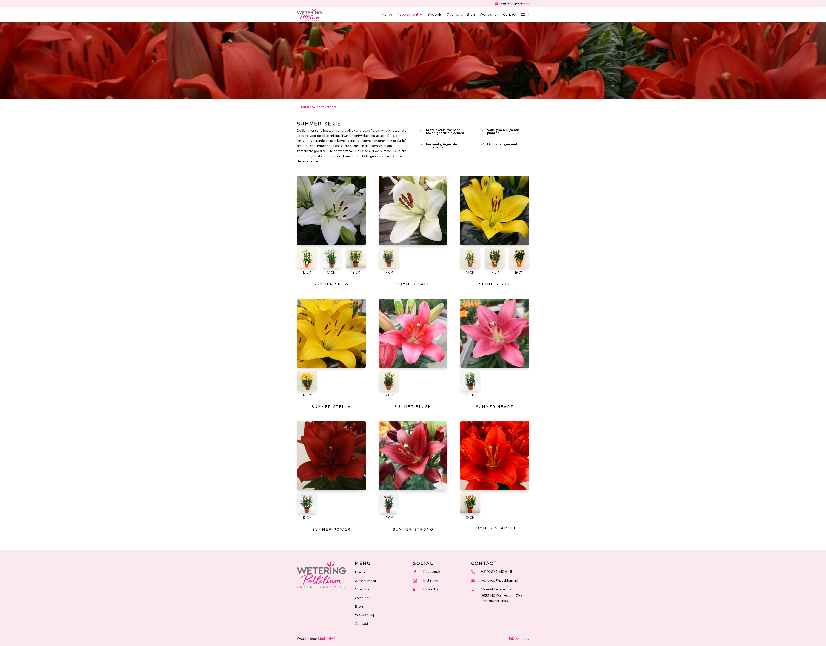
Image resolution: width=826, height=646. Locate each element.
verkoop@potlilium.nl (515, 3)
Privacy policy (519, 638)
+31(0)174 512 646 (496, 571)
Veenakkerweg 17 (496, 589)
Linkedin (430, 589)
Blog (471, 14)
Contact (510, 14)
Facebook (431, 571)
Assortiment (407, 14)
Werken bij (488, 14)
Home (387, 14)
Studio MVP (326, 638)
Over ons (454, 14)
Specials (434, 14)
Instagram (432, 580)
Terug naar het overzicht (318, 107)
